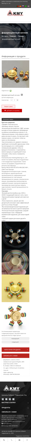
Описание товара (8, 119)
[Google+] (10, 399)
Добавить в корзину (13, 110)
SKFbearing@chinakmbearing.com (16, 421)
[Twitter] (3, 399)
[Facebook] (13, 399)
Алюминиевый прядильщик (12, 331)
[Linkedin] (6, 399)
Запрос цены (8, 106)
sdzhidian (26, 436)
